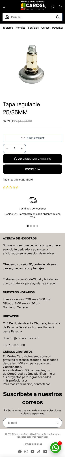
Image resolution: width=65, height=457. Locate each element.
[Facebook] (20, 451)
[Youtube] (32, 451)
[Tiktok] (39, 451)
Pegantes (57, 27)
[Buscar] (57, 17)
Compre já (32, 169)
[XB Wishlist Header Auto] (53, 7)
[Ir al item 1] (28, 226)
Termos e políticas (32, 443)
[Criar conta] (57, 423)
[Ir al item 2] (31, 226)
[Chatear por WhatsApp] (55, 447)
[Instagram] (26, 451)
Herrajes (20, 27)
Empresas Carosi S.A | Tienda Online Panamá (36, 434)
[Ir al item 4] (37, 226)
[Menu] (4, 7)
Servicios (33, 27)
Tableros (8, 27)
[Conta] (45, 7)
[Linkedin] (45, 451)
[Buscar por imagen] (6, 17)
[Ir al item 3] (34, 226)
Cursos (45, 27)
